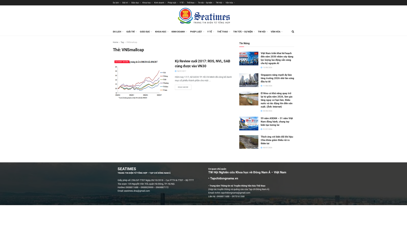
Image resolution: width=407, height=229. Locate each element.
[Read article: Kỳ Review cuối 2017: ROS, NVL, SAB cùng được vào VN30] (141, 79)
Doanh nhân (121, 62)
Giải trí (125, 3)
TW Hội (219, 3)
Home (115, 42)
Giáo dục (135, 3)
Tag (122, 42)
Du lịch (116, 3)
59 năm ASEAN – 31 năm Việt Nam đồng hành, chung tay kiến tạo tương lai (277, 121)
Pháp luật (172, 3)
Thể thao (190, 3)
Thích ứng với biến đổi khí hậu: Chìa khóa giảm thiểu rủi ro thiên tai (277, 140)
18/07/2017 (181, 71)
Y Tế (181, 3)
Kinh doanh (159, 3)
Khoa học (146, 3)
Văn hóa (229, 3)
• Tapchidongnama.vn (223, 178)
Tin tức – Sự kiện (205, 3)
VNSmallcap (131, 42)
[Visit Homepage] (203, 16)
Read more (184, 86)
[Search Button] (293, 32)
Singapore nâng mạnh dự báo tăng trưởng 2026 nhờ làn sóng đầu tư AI (277, 78)
